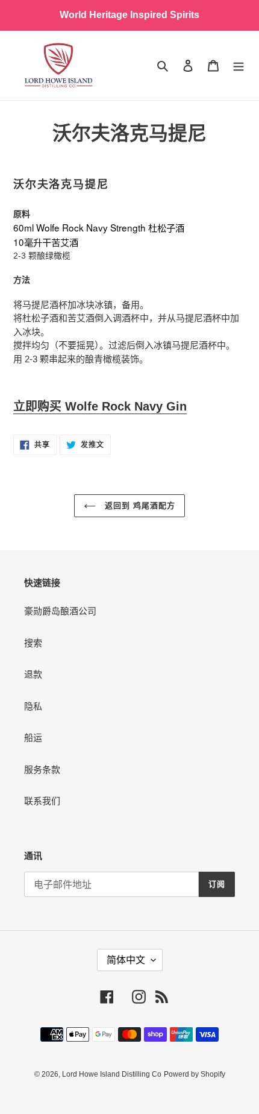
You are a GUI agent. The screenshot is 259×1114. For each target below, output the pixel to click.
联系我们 (42, 801)
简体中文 (126, 960)
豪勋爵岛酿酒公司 (60, 611)
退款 (33, 674)
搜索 (33, 643)
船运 (33, 737)
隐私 (33, 706)
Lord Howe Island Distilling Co (111, 1074)
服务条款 (42, 769)
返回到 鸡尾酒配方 (138, 505)
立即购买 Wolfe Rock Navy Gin (100, 406)
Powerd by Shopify (194, 1074)
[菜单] (238, 65)
